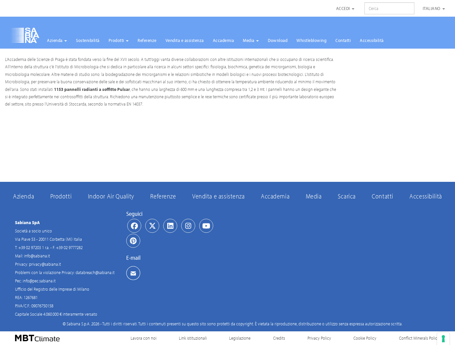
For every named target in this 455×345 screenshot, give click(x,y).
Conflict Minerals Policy (419, 338)
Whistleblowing (311, 40)
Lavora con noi (144, 338)
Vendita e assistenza (185, 40)
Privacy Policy (319, 338)
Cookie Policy (364, 338)
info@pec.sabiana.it (39, 281)
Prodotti (117, 40)
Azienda (55, 40)
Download (277, 40)
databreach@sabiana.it (95, 272)
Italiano (432, 8)
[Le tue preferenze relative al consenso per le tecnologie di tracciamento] (443, 338)
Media (249, 40)
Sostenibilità (88, 40)
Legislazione (239, 338)
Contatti (343, 40)
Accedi (343, 8)
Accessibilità (372, 40)
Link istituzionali (193, 338)
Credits (279, 338)
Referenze (147, 40)
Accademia (223, 40)
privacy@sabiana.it (45, 264)
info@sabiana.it (37, 256)
